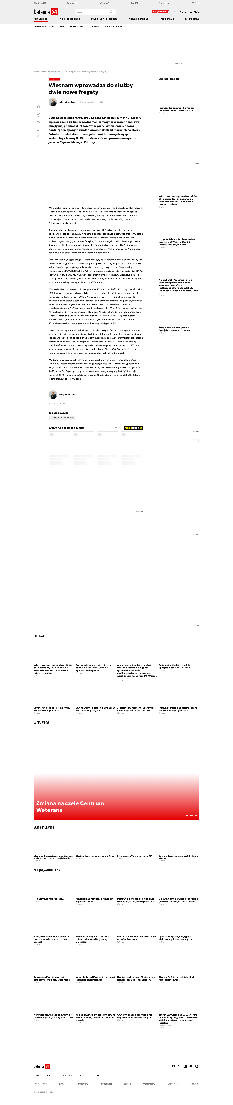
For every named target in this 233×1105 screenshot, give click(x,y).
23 (38, 116)
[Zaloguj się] (174, 12)
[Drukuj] (38, 122)
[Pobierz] (38, 129)
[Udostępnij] (38, 136)
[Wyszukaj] (110, 12)
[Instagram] (196, 1066)
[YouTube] (191, 1066)
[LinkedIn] (185, 1066)
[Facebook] (173, 1066)
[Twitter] (179, 1066)
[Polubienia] (38, 106)
